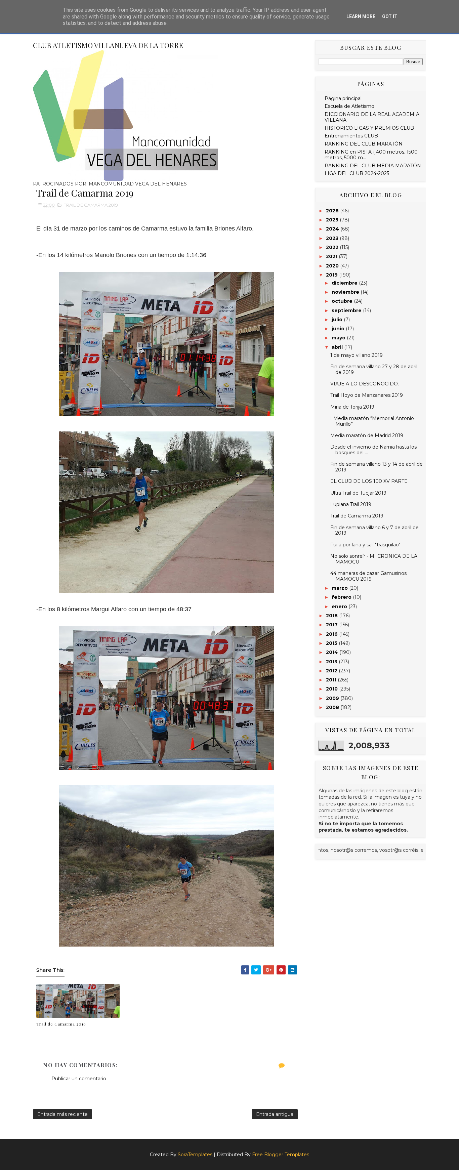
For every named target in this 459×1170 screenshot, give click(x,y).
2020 (333, 266)
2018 (332, 616)
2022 (333, 247)
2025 (333, 220)
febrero (342, 597)
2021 (332, 256)
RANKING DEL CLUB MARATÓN (364, 144)
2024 (333, 229)
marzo (340, 588)
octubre (343, 301)
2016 (332, 634)
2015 (332, 643)
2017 (332, 625)
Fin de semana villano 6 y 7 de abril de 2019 (374, 530)
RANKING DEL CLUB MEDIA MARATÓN (373, 166)
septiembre (347, 310)
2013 (332, 662)
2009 (333, 698)
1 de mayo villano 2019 (356, 355)
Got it (390, 16)
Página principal (343, 98)
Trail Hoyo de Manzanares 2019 (366, 395)
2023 (333, 238)
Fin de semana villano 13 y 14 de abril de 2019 (376, 467)
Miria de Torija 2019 (352, 407)
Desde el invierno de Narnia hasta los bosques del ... (373, 450)
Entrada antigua (274, 1114)
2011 (332, 680)
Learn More (360, 16)
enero (340, 606)
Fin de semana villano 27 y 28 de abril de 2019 (373, 369)
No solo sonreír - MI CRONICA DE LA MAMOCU (373, 559)
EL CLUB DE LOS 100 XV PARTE (369, 481)
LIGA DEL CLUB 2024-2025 (357, 173)
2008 (333, 707)
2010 (332, 689)
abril (338, 347)
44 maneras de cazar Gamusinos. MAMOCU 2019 (369, 576)
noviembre (346, 292)
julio (338, 320)
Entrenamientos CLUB (351, 136)
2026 (333, 211)
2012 (332, 671)
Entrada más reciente (62, 1114)
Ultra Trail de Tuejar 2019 (358, 493)
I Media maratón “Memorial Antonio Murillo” (372, 421)
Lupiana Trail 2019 (350, 504)
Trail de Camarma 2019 (61, 1024)
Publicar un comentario (78, 1079)
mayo (339, 338)
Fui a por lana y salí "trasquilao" (365, 545)
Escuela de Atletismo (349, 106)
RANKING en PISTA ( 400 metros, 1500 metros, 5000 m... (371, 155)
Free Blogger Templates (280, 1155)
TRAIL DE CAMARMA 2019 (91, 205)
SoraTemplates (195, 1155)
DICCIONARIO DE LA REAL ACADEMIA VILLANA (372, 117)
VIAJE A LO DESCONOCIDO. (364, 384)
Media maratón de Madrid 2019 (366, 435)
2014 (332, 652)
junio (339, 329)
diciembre (345, 283)
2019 (332, 275)
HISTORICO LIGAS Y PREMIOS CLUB (369, 128)
